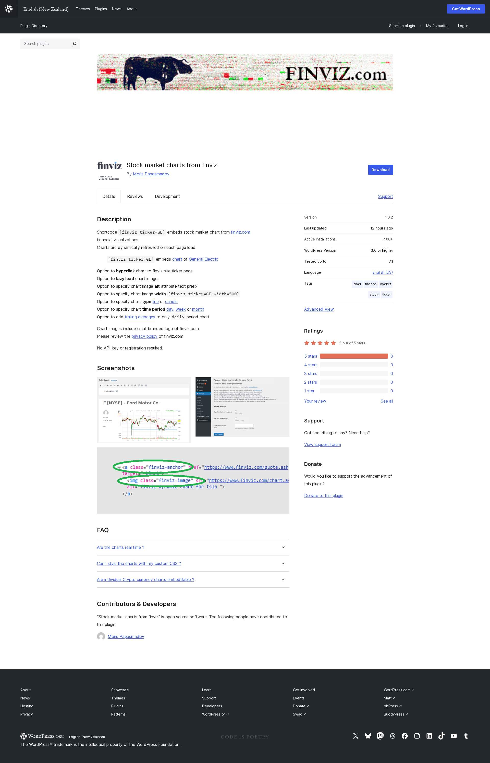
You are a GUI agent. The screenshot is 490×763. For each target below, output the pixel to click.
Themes (118, 698)
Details (108, 196)
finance (370, 284)
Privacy (26, 714)
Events (298, 698)
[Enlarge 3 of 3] (282, 454)
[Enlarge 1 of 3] (184, 383)
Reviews (135, 196)
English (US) (383, 272)
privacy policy (144, 336)
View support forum (322, 444)
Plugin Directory (33, 25)
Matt (390, 698)
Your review (315, 401)
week (181, 309)
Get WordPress (466, 9)
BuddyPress (396, 714)
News (25, 698)
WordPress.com (399, 690)
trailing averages (140, 316)
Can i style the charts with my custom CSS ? (139, 563)
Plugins (117, 706)
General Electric (203, 259)
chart (177, 259)
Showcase (120, 690)
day (169, 309)
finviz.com (240, 232)
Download (381, 169)
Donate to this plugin (323, 495)
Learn (207, 690)
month (198, 309)
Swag (300, 714)
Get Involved (304, 690)
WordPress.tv (215, 714)
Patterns (118, 714)
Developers (212, 706)
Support (385, 196)
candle (171, 301)
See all (387, 401)
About (25, 690)
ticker (386, 294)
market (385, 284)
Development (167, 196)
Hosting (26, 706)
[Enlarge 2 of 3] (282, 383)
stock (374, 294)
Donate (301, 706)
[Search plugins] (74, 44)
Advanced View (319, 309)
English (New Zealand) (87, 737)
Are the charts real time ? (120, 547)
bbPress (393, 706)
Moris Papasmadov (151, 173)
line (156, 301)
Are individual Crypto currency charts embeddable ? (145, 579)
